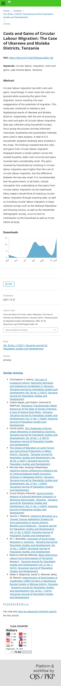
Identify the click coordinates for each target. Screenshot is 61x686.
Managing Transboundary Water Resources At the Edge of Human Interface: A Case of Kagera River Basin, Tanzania (33, 409)
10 (22, 604)
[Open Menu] (3, 3)
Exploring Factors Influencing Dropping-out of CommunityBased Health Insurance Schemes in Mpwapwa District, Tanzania (33, 474)
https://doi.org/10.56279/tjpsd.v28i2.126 (31, 57)
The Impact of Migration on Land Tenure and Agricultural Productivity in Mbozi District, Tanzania (32, 451)
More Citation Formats (16, 329)
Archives (17, 10)
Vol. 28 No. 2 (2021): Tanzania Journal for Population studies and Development (28, 15)
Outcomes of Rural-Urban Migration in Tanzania (32, 540)
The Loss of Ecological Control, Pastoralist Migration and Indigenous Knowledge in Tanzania (32, 382)
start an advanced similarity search (37, 611)
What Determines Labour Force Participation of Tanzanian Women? (33, 558)
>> (27, 604)
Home (6, 10)
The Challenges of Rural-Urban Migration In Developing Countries (33, 430)
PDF (10, 284)
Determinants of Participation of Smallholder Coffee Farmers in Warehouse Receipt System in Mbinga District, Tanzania (34, 581)
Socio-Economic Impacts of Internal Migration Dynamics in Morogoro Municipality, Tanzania (33, 496)
